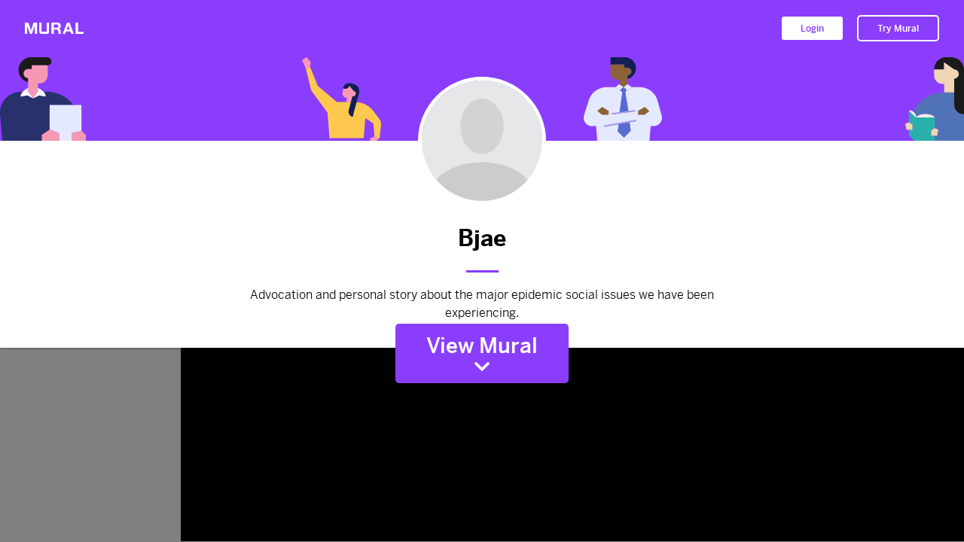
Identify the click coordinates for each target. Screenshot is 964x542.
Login (812, 29)
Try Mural (898, 29)
